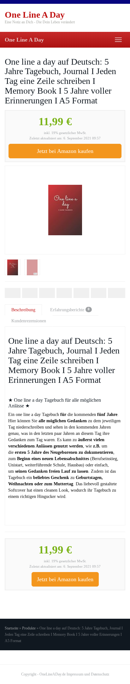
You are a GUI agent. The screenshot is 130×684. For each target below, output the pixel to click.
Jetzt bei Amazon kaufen (65, 151)
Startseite (11, 628)
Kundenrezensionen (28, 321)
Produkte (29, 628)
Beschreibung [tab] (23, 309)
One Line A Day (24, 40)
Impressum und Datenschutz (88, 674)
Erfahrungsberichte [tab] (70, 309)
